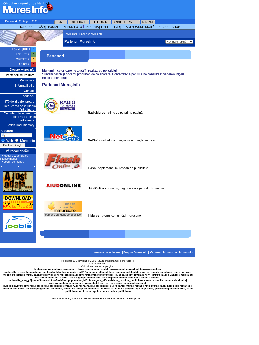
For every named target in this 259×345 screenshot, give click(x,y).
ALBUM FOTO (73, 26)
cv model (56, 288)
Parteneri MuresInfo (20, 75)
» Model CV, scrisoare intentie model (14, 157)
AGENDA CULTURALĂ (140, 26)
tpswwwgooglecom (37, 288)
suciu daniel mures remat (126, 285)
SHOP (176, 26)
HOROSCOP (27, 26)
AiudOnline (96, 188)
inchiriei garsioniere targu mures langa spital (80, 269)
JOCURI (163, 26)
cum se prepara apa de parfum (134, 288)
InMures (93, 215)
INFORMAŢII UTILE (98, 26)
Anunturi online (97, 263)
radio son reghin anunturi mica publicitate (105, 291)
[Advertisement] (117, 7)
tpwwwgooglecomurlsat (124, 269)
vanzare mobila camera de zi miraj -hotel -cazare (79, 283)
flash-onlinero (42, 269)
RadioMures (96, 112)
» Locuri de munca (12, 161)
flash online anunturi (146, 277)
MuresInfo (128, 260)
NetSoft (93, 140)
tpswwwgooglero (150, 269)
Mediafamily (112, 260)
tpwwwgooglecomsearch (85, 277)
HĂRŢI (118, 26)
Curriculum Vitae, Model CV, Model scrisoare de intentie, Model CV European (95, 298)
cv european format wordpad (128, 283)
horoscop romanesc (179, 285)
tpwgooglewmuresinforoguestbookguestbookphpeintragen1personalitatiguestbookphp (56, 285)
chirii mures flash (13, 288)
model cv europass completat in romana (89, 288)
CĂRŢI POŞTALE (49, 26)
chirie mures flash (154, 285)
